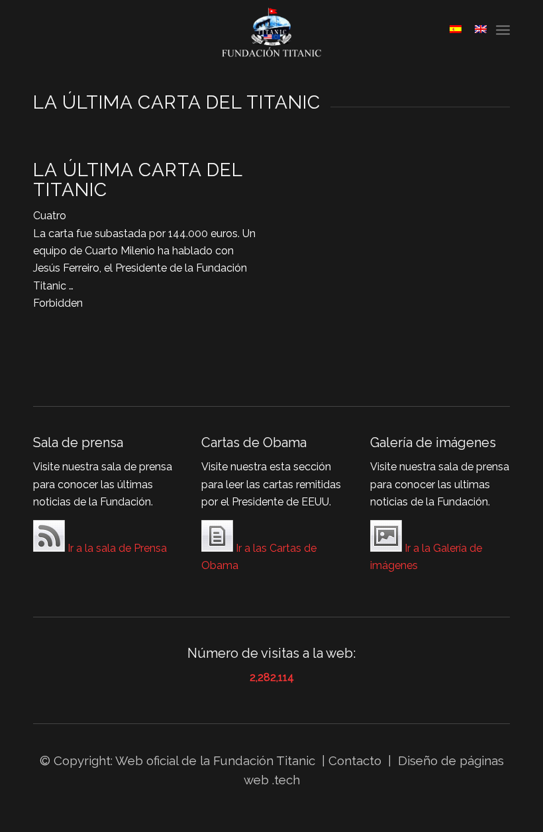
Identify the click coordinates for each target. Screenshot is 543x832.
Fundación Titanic (264, 760)
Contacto (356, 760)
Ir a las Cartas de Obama (259, 557)
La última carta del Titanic (137, 180)
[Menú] (503, 30)
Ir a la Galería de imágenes (426, 557)
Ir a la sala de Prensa (116, 548)
